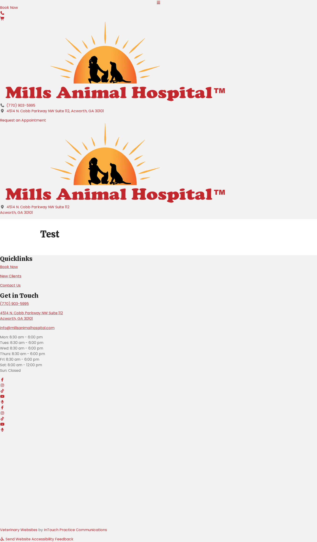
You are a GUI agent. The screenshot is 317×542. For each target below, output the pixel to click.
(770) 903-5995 (20, 105)
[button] (2, 13)
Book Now (9, 266)
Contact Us (10, 285)
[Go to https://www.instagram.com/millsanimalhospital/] (158, 385)
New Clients (10, 276)
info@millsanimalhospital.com (27, 327)
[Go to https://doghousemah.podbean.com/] (158, 402)
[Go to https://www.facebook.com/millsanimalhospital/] (158, 380)
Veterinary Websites (18, 529)
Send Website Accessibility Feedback (39, 539)
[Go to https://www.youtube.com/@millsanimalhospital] (158, 396)
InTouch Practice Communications (75, 529)
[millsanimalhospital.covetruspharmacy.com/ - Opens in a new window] (2, 18)
